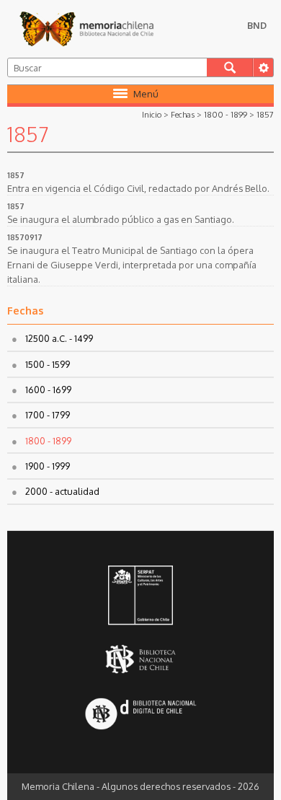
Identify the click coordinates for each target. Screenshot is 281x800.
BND (257, 25)
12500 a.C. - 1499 (59, 338)
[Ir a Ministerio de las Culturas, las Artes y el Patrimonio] (140, 596)
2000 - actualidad (62, 491)
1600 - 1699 (48, 389)
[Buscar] (230, 67)
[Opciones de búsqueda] (263, 67)
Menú (146, 94)
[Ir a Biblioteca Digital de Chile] (140, 715)
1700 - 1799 (47, 415)
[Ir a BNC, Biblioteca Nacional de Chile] (140, 659)
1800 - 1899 (225, 114)
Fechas (183, 114)
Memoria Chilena (86, 29)
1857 (265, 114)
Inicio (151, 114)
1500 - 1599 (47, 364)
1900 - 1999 (47, 466)
